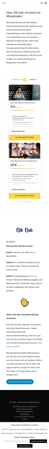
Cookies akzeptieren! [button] (38, 441)
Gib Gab (33, 276)
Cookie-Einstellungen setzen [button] (15, 441)
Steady (32, 252)
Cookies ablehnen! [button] (24, 446)
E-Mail (24, 419)
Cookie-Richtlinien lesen (24, 437)
